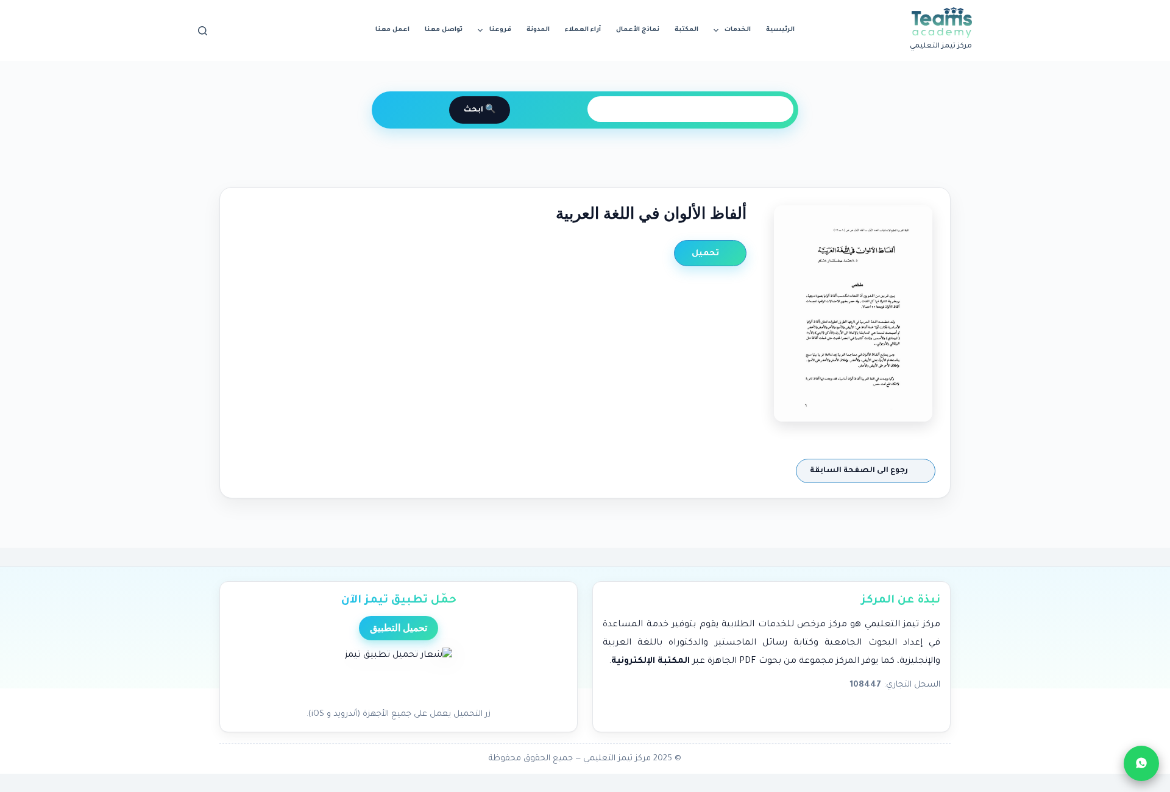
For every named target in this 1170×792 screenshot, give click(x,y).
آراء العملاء (583, 30)
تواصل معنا (444, 30)
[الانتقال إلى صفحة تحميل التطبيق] (398, 674)
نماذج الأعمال (637, 30)
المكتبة (686, 30)
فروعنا (500, 30)
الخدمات (738, 30)
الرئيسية (780, 30)
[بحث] (202, 30)
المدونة (538, 30)
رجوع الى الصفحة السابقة (860, 471)
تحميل (707, 253)
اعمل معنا (392, 30)
